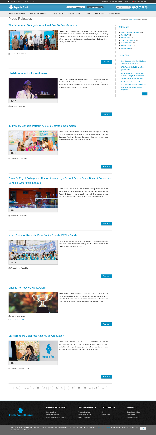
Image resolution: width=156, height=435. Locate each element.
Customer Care (132, 417)
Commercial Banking (85, 415)
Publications (106, 415)
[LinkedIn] (146, 7)
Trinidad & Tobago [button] (139, 1)
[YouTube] (140, 7)
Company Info (106, 1)
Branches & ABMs (117, 1)
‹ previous (26, 388)
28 (38, 388)
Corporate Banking (84, 417)
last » (104, 388)
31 (57, 388)
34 (73, 388)
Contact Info (131, 415)
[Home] (18, 7)
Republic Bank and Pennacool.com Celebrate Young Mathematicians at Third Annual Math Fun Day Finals (132, 75)
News (135, 19)
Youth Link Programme (128, 40)
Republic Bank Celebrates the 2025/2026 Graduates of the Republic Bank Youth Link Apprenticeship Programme (133, 86)
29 (44, 388)
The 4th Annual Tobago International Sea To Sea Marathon (43, 25)
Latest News (124, 55)
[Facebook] (133, 7)
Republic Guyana (126, 45)
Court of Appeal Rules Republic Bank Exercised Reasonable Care (133, 62)
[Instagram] (143, 7)
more (144, 94)
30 (50, 388)
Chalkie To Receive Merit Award (27, 287)
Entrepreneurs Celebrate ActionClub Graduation (36, 335)
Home (130, 19)
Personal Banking (84, 412)
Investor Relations (52, 415)
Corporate (31, 1)
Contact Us (127, 1)
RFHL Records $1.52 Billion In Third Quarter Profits (133, 68)
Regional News (126, 48)
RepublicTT (124, 35)
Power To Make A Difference (19, 320)
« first (16, 388)
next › (96, 388)
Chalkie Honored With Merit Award (29, 73)
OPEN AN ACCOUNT (75, 7)
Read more (106, 62)
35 (79, 388)
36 (85, 388)
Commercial (21, 1)
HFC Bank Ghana (126, 43)
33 (66, 388)
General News (125, 37)
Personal (11, 1)
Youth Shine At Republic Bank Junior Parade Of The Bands (43, 235)
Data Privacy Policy (103, 427)
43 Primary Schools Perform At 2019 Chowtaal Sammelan (42, 125)
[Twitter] (136, 7)
